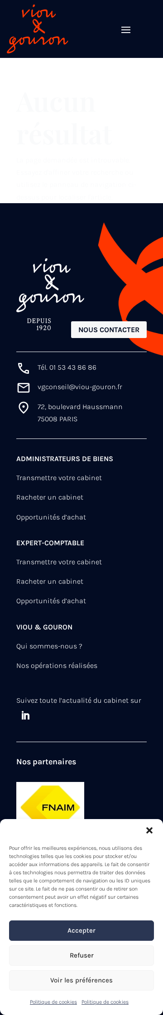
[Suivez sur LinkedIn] (25, 715)
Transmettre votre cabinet (59, 477)
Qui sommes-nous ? (49, 646)
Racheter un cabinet (49, 497)
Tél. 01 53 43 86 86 (67, 367)
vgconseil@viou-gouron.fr (80, 386)
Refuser (82, 955)
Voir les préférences (81, 980)
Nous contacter (108, 329)
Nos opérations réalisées (56, 665)
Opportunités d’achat (51, 517)
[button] (149, 830)
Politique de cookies (53, 1002)
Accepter (81, 930)
